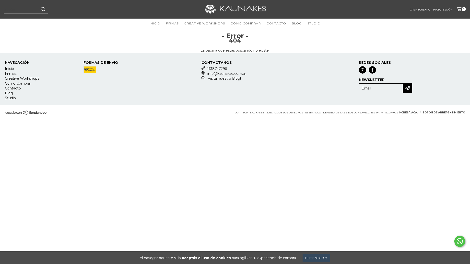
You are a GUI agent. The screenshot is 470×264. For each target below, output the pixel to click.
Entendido (316, 258)
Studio (313, 23)
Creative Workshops (204, 23)
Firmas (172, 23)
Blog (297, 23)
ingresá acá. (408, 112)
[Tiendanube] (26, 114)
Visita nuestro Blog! (224, 78)
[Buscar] (43, 9)
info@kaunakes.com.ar (226, 73)
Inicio (155, 23)
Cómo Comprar (246, 23)
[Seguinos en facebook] (372, 70)
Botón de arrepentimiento (444, 112)
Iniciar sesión (442, 9)
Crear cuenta (420, 9)
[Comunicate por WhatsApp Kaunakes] (459, 241)
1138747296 (217, 68)
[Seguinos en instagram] (362, 70)
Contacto (276, 23)
